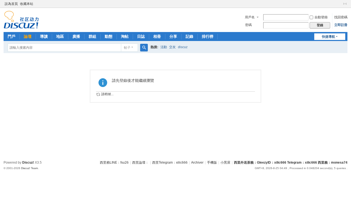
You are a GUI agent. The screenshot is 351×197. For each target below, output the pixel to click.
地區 (60, 36)
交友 (172, 47)
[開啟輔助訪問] (339, 3)
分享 (173, 36)
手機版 (212, 162)
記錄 (189, 36)
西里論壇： (140, 162)
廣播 (76, 36)
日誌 (141, 36)
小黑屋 (225, 162)
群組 (92, 36)
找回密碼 (340, 17)
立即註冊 (340, 25)
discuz (183, 47)
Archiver (197, 162)
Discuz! (28, 162)
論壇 (28, 36)
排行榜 (207, 36)
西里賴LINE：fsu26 (114, 162)
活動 (163, 47)
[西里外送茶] (21, 19)
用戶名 (250, 17)
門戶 (11, 36)
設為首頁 (11, 4)
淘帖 (125, 36)
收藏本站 (26, 4)
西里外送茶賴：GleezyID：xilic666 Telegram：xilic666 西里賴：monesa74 (290, 162)
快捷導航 (328, 37)
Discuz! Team (29, 168)
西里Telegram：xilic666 (170, 162)
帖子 (127, 48)
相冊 (157, 36)
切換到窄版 (344, 3)
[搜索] (144, 47)
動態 (108, 36)
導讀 (44, 36)
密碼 (248, 25)
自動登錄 (321, 17)
